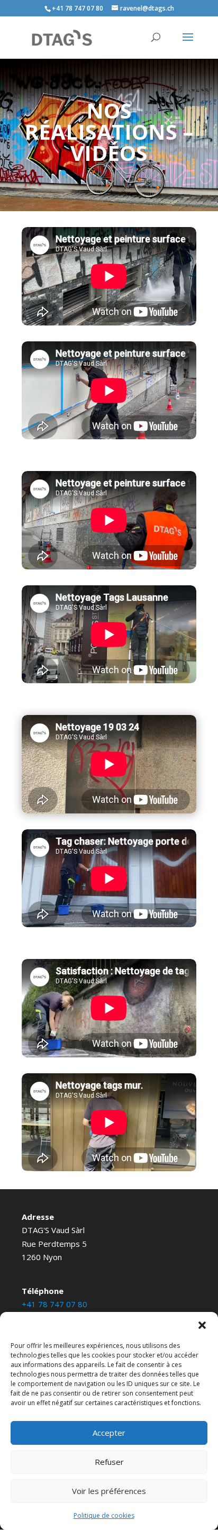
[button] (202, 1325)
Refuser (109, 1461)
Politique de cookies (104, 1515)
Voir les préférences (109, 1491)
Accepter (109, 1432)
